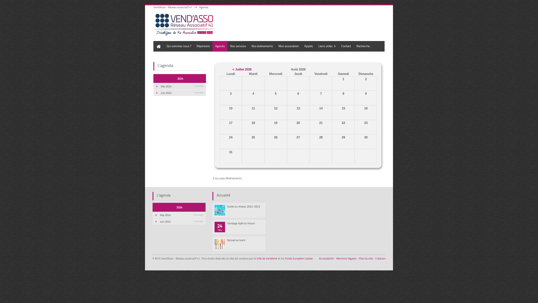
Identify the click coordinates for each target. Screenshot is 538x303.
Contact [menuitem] (346, 46)
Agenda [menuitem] (220, 46)
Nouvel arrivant (236, 240)
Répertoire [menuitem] (203, 46)
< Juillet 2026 (242, 69)
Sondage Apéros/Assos (241, 223)
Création (380, 258)
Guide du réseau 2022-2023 (243, 206)
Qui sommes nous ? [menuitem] (179, 46)
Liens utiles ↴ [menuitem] (327, 46)
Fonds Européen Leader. (299, 258)
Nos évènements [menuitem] (262, 46)
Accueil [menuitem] (157, 43)
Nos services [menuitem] (238, 46)
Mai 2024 (182, 86)
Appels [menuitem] (308, 46)
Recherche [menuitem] (363, 46)
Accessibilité (326, 258)
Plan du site (366, 258)
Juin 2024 (182, 93)
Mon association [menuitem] (288, 46)
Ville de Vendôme (267, 258)
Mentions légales (346, 258)
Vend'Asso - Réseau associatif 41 (172, 7)
